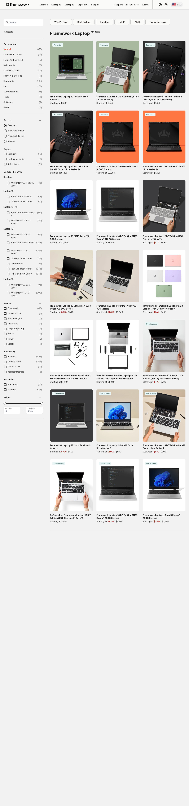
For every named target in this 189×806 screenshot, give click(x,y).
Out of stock (14, 367)
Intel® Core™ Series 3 (21, 197)
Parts (6, 87)
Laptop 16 (83, 4)
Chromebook (17, 264)
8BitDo (11, 334)
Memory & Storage (13, 76)
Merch (6, 108)
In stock (12, 357)
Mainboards (9, 65)
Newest (11, 141)
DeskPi (11, 344)
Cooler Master (14, 314)
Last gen (12, 154)
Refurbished (13, 164)
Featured (12, 126)
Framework (13, 308)
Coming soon (14, 362)
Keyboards (9, 81)
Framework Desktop (13, 60)
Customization (11, 92)
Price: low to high (16, 131)
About (145, 4)
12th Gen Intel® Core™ (21, 269)
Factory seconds (16, 159)
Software (8, 102)
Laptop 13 (69, 4)
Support (118, 4)
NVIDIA (11, 339)
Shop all (95, 4)
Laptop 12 (56, 4)
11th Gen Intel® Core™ (21, 274)
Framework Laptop (13, 55)
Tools (6, 97)
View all (7, 49)
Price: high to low (16, 136)
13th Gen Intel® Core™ (21, 202)
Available (12, 390)
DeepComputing (16, 329)
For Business (132, 4)
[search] (23, 22)
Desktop (44, 4)
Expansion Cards (12, 71)
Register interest (16, 372)
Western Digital (15, 319)
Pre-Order (12, 385)
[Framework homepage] (18, 4)
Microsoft (12, 324)
